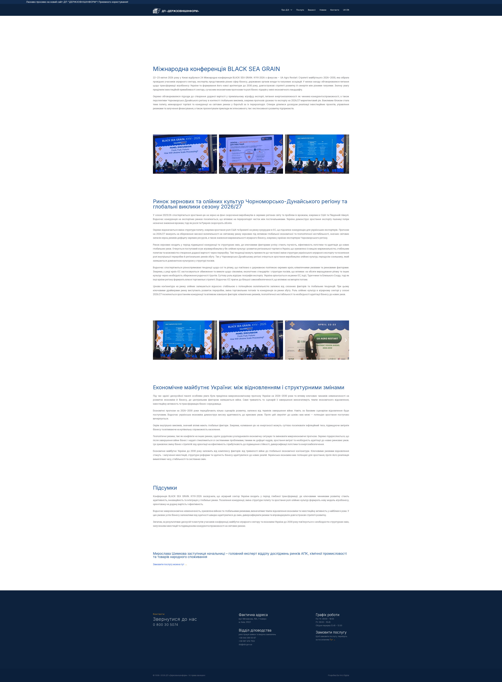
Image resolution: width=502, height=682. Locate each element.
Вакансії (312, 10)
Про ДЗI (285, 10)
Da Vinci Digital (343, 675)
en (347, 10)
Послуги (300, 10)
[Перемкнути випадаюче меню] (291, 10)
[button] (245, 171)
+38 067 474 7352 (247, 641)
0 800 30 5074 (165, 625)
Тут (331, 639)
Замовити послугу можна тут (169, 564)
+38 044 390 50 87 (247, 638)
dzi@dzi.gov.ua (245, 644)
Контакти (334, 10)
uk (344, 10)
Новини (323, 10)
